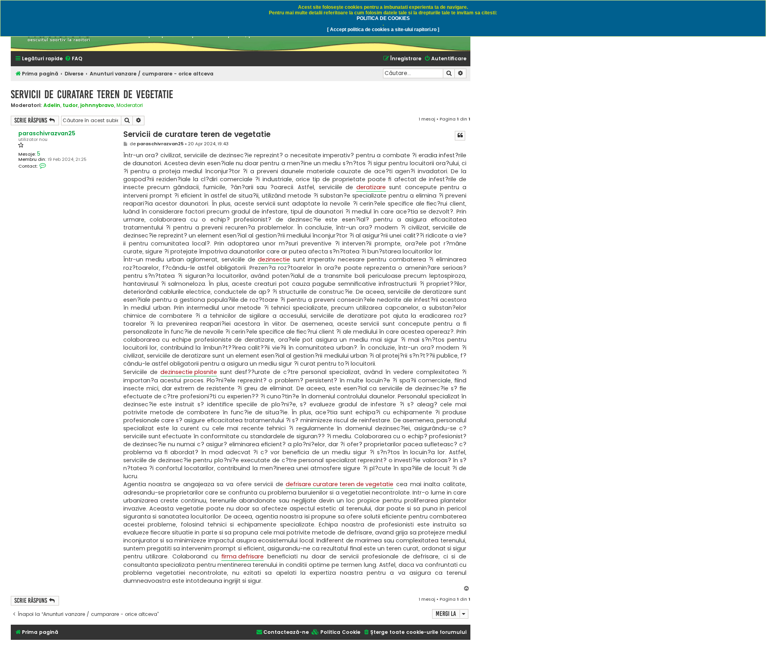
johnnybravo (97, 105)
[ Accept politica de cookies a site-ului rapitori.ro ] (383, 29)
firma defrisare (242, 556)
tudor (70, 105)
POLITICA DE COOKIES (383, 18)
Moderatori (129, 105)
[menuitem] (73, 58)
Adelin (51, 105)
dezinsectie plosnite (188, 372)
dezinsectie (274, 259)
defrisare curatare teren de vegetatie (339, 484)
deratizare (371, 187)
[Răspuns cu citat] (460, 136)
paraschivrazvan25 (46, 133)
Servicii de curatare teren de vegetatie (92, 94)
